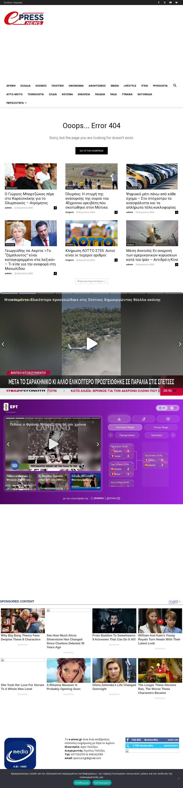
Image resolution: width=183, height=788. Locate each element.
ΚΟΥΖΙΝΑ (67, 94)
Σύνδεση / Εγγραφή (13, 2)
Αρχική (11, 85)
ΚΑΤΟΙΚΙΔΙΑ (145, 94)
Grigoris (69, 212)
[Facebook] (158, 2)
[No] (178, 778)
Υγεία (144, 85)
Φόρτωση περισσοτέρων (90, 281)
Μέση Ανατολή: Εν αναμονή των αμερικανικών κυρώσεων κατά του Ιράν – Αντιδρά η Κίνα (152, 255)
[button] (174, 86)
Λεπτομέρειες (102, 782)
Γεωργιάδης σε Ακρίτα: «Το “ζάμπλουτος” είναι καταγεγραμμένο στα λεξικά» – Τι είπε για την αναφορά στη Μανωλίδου (30, 260)
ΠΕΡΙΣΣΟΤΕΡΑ (15, 102)
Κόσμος (41, 85)
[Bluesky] (176, 2)
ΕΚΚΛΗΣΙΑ (84, 94)
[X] (164, 2)
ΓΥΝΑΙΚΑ (127, 94)
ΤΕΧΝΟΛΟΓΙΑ (36, 94)
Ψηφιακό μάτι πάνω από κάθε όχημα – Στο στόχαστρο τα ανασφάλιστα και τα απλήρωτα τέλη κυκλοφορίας (151, 201)
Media (115, 85)
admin (8, 207)
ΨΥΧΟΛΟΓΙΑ (160, 85)
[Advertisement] (114, 18)
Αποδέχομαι (82, 782)
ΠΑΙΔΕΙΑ (100, 94)
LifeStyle (130, 85)
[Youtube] (170, 2)
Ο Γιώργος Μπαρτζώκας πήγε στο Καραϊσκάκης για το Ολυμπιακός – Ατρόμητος (29, 198)
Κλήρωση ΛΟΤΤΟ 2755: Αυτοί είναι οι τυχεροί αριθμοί (90, 253)
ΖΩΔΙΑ (53, 94)
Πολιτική (58, 85)
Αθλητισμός (97, 85)
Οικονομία (76, 85)
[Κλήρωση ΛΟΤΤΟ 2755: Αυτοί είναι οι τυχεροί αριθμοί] (91, 233)
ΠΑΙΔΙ (113, 94)
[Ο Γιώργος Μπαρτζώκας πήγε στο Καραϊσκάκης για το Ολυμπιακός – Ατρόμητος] (31, 176)
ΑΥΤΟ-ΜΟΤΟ (14, 94)
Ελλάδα (26, 85)
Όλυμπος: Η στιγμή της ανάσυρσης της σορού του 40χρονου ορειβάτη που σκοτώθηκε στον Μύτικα (87, 201)
